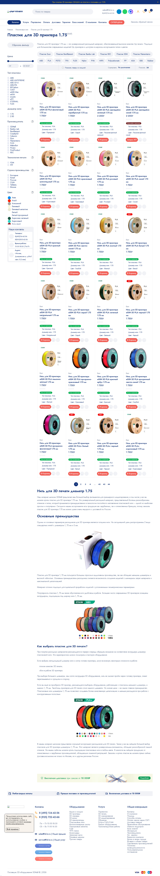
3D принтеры (74, 814)
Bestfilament (15, 131)
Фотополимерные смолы (79, 824)
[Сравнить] (58, 140)
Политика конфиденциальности (136, 846)
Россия (13, 180)
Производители (134, 833)
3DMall (13, 126)
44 (109, 484)
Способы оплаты (134, 818)
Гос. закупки (132, 835)
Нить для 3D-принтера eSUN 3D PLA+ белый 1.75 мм (78, 446)
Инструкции (132, 830)
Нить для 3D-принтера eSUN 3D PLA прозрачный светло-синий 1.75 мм (138, 379)
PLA (49, 60)
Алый (14, 200)
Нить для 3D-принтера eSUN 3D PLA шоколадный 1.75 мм (50, 179)
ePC (12, 99)
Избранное (145, 10)
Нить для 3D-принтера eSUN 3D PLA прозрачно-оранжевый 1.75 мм (80, 379)
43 (104, 484)
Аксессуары (74, 833)
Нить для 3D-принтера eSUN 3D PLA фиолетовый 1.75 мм (51, 110)
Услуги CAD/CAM (105, 822)
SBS (141, 60)
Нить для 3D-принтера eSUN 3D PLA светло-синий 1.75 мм (78, 246)
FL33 (12, 143)
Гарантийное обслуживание (138, 824)
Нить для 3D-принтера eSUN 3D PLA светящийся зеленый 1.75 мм (108, 110)
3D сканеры (74, 816)
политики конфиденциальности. (18, 823)
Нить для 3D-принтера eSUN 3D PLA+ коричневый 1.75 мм (136, 446)
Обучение (102, 820)
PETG (58, 60)
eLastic (13, 96)
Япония (13, 187)
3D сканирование (105, 816)
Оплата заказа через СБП (138, 820)
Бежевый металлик (20, 209)
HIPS (101, 60)
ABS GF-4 (14, 82)
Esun (12, 138)
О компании (132, 814)
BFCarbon (14, 87)
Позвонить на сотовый (45, 859)
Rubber (150, 60)
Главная (10, 29)
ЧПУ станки (74, 830)
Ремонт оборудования (107, 824)
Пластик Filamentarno (141, 54)
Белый (14, 212)
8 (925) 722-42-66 (49, 817)
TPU (66, 60)
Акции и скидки (76, 811)
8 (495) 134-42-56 (49, 813)
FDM (12, 162)
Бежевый (16, 206)
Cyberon (13, 136)
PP (125, 60)
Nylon (84, 60)
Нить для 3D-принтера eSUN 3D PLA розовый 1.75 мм (107, 179)
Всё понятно (13, 829)
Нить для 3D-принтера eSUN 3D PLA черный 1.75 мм (138, 312)
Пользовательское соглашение (135, 850)
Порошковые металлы (78, 826)
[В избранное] (53, 140)
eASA (12, 94)
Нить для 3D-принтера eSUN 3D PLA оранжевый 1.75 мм (80, 179)
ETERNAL (14, 101)
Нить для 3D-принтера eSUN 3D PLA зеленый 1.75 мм (107, 312)
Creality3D (14, 133)
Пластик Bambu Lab (86, 54)
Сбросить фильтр (20, 45)
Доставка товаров (134, 822)
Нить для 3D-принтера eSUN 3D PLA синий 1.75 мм (137, 179)
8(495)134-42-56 (108, 13)
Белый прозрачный (20, 215)
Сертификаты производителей (139, 843)
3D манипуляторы (76, 820)
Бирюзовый (17, 221)
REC (12, 152)
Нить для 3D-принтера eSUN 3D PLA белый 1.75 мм (137, 246)
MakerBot (14, 145)
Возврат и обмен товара (137, 841)
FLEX (12, 104)
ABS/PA (13, 85)
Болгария (14, 175)
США (12, 182)
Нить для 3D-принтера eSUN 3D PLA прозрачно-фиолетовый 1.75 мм (51, 446)
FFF (11, 165)
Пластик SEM (122, 54)
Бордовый (16, 224)
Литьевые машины (76, 837)
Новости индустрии (135, 826)
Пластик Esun (45, 54)
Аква (14, 197)
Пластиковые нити (22, 29)
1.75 (12, 114)
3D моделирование (106, 818)
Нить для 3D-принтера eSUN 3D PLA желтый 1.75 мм (109, 246)
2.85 (12, 116)
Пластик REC (105, 54)
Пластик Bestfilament (64, 54)
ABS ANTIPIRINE (17, 80)
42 (99, 484)
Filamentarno (15, 140)
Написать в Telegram (45, 852)
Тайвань (13, 184)
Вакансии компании (135, 837)
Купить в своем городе (136, 839)
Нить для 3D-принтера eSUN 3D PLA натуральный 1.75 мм (50, 312)
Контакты (130, 811)
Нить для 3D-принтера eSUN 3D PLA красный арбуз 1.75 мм (107, 379)
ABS (12, 78)
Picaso (12, 147)
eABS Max (14, 92)
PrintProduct (15, 150)
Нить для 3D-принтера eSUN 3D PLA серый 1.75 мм (79, 312)
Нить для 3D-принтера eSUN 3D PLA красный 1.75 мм (50, 245)
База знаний (132, 828)
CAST (12, 89)
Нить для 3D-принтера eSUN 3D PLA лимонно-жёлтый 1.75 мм (50, 379)
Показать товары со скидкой (75, 68)
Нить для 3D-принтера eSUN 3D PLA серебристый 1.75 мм (78, 110)
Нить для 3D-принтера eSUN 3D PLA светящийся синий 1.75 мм (137, 110)
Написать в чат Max (44, 846)
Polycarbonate (113, 60)
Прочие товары (75, 839)
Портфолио (103, 811)
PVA (93, 60)
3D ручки (73, 818)
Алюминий (16, 203)
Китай (12, 177)
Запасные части (75, 835)
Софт (71, 828)
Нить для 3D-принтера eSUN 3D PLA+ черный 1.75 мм (107, 446)
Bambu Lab (14, 129)
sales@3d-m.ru (108, 10)
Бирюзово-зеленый (20, 218)
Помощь (130, 816)
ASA (133, 60)
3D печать (102, 814)
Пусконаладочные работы (109, 826)
